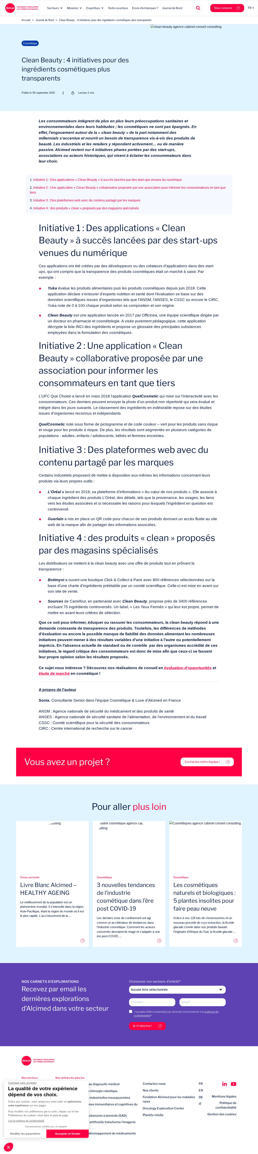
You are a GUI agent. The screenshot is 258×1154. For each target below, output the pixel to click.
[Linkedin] (224, 1084)
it (200, 1104)
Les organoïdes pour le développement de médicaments (95, 1133)
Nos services (30, 1077)
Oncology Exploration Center (163, 1108)
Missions (72, 8)
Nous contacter (223, 7)
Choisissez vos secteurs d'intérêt (154, 981)
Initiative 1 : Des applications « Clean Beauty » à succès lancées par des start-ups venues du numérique (106, 179)
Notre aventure (118, 8)
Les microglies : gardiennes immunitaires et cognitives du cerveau (96, 1107)
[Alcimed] (21, 8)
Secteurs (53, 8)
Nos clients (151, 1090)
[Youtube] (233, 1084)
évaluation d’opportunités (188, 668)
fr (201, 1084)
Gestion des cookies (221, 1114)
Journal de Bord (172, 8)
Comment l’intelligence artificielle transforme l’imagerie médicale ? (95, 1124)
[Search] (198, 8)
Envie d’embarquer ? (145, 8)
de (201, 1097)
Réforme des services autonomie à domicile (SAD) (91, 1115)
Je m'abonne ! (142, 1026)
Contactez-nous (154, 1084)
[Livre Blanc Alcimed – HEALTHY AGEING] (52, 941)
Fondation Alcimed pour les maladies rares (169, 1099)
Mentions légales (224, 1096)
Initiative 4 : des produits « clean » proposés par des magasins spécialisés (84, 208)
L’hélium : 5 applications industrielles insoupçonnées (92, 1097)
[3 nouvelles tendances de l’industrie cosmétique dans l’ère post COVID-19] (129, 941)
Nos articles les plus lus (69, 1077)
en (201, 1090)
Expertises (93, 8)
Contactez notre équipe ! (202, 762)
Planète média (153, 1115)
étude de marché (54, 673)
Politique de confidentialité (225, 1105)
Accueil (26, 20)
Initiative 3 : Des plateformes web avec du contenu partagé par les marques (85, 200)
